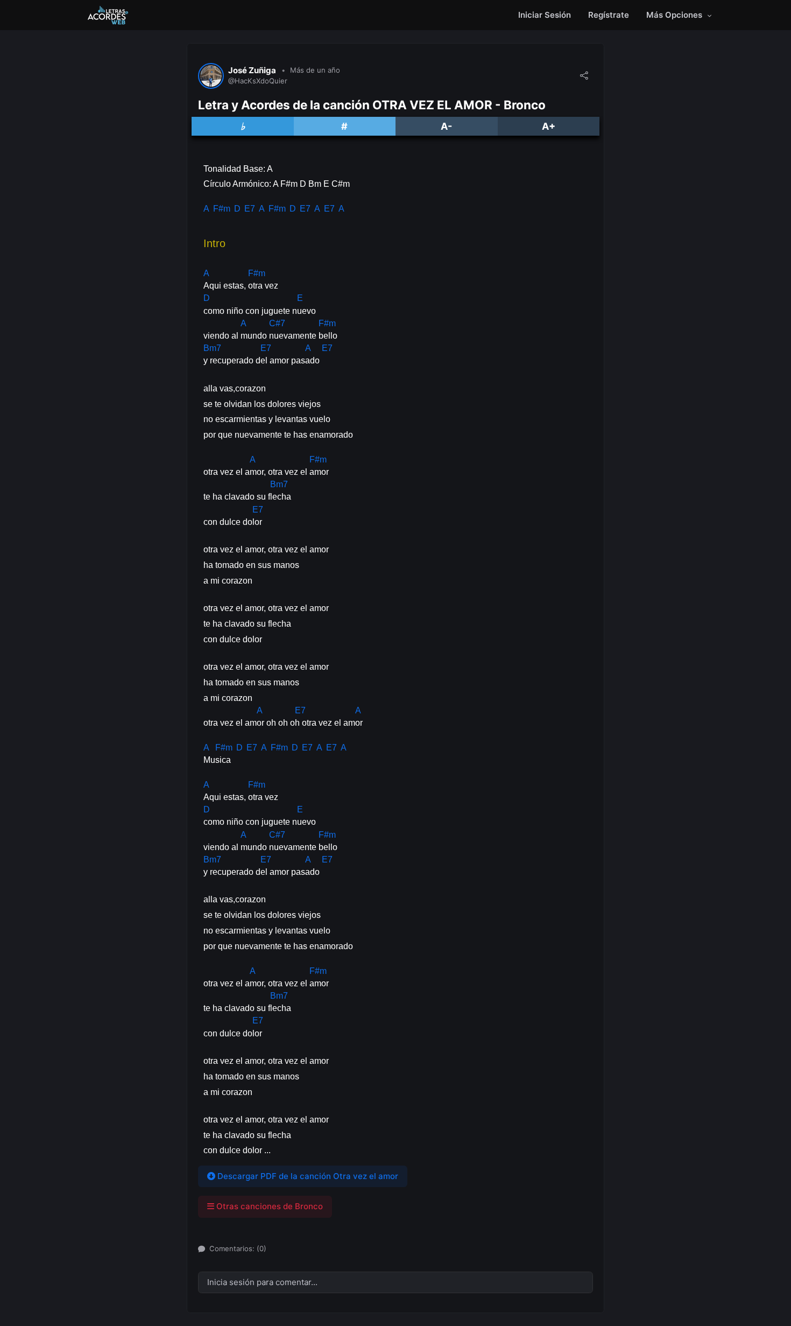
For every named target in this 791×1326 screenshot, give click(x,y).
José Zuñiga (252, 70)
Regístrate (608, 15)
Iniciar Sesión (544, 15)
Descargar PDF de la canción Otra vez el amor (306, 1176)
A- (446, 126)
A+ (548, 126)
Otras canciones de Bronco (268, 1206)
